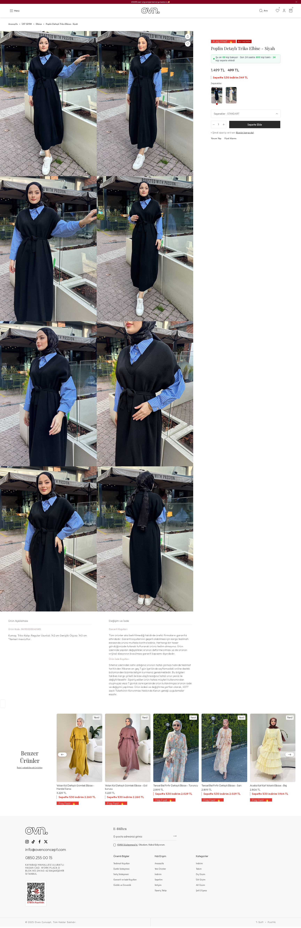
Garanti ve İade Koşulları (125, 879)
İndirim (158, 874)
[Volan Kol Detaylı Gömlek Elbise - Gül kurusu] (127, 748)
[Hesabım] (284, 11)
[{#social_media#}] (27, 841)
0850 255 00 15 (38, 857)
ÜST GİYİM (27, 24)
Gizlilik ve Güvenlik (122, 885)
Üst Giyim (200, 879)
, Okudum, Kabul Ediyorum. (141, 844)
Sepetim (159, 879)
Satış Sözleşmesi (121, 874)
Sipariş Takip (161, 890)
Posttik (272, 922)
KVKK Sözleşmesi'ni (127, 844)
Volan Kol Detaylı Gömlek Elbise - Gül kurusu (126, 787)
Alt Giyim (200, 885)
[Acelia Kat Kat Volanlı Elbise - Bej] (272, 748)
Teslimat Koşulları (121, 863)
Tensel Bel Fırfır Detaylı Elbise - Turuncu (175, 785)
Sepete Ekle (254, 124)
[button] (62, 755)
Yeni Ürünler (160, 868)
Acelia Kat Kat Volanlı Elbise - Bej (268, 785)
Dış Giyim (200, 874)
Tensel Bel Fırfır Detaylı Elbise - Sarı (221, 785)
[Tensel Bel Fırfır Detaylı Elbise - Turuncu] (176, 748)
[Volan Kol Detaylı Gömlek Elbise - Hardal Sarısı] (79, 748)
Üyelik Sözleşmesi (121, 868)
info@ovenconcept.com (45, 849)
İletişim (158, 885)
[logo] (150, 11)
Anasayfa (13, 24)
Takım (199, 868)
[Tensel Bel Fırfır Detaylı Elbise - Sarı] (224, 748)
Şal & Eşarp (201, 890)
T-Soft (260, 922)
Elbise (39, 24)
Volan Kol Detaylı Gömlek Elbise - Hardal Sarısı (75, 787)
